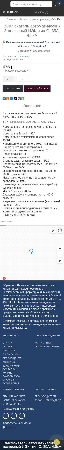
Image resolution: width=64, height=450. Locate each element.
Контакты (9, 350)
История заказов (14, 400)
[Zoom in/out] (11, 221)
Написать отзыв (40, 50)
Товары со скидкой (48, 400)
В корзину (13, 88)
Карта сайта (43, 342)
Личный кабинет (14, 396)
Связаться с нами (47, 346)
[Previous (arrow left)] (1, 225)
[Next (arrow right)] (4, 225)
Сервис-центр (12, 358)
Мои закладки (12, 404)
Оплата (7, 342)
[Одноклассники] (7, 98)
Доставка (9, 346)
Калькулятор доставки (11, 368)
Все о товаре (11, 12)
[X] (15, 98)
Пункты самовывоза (11, 375)
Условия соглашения (11, 382)
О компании (11, 354)
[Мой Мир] (11, 98)
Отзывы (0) (41, 12)
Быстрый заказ (38, 88)
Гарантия (9, 362)
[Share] (4, 221)
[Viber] (19, 98)
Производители (45, 396)
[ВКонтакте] (4, 98)
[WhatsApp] (22, 98)
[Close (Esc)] (1, 221)
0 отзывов (22, 50)
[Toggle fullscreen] (8, 221)
